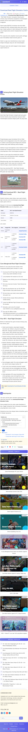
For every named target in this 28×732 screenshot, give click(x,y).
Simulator (5, 432)
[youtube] (7, 713)
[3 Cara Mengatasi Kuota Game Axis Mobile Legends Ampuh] (14, 549)
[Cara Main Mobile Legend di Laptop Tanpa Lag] (14, 570)
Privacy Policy (14, 726)
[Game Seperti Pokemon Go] (14, 509)
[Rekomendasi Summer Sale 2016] (14, 489)
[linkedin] (9, 713)
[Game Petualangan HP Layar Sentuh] (14, 468)
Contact (16, 724)
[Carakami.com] (5, 2)
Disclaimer (21, 724)
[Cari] (21, 718)
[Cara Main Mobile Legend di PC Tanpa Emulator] (14, 610)
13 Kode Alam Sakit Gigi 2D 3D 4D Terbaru (15, 436)
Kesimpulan (4, 426)
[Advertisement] (14, 69)
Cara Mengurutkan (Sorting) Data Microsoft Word (15, 671)
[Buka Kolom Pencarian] (20, 2)
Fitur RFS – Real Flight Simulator (10, 424)
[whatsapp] (15, 447)
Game (16, 5)
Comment (22, 13)
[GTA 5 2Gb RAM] (14, 590)
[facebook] (5, 447)
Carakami (12, 5)
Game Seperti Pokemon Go (14, 511)
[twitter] (7, 447)
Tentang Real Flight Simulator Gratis (10, 418)
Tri (5, 13)
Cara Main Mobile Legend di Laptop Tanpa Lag (14, 573)
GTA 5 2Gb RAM (14, 593)
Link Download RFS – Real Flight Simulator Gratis (11, 421)
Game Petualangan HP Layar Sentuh (14, 471)
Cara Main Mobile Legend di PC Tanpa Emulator (14, 613)
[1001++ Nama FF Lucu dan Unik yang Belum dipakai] (14, 630)
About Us (6, 724)
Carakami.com (3, 15)
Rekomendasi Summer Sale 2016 (14, 491)
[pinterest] (10, 447)
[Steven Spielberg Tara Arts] (14, 529)
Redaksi (11, 724)
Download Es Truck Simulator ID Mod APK (15, 434)
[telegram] (12, 447)
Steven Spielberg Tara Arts (14, 531)
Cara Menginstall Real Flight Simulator (11, 423)
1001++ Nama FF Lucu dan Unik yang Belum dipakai (14, 633)
